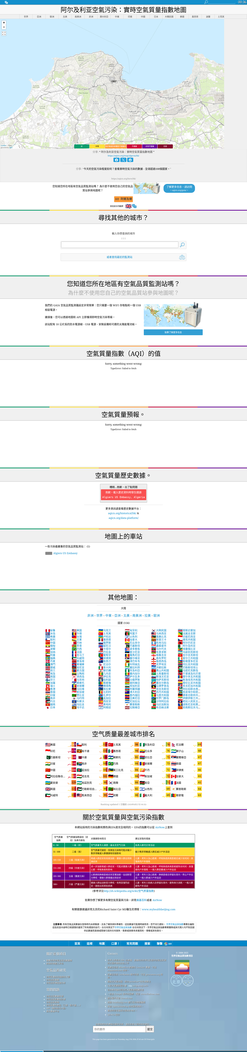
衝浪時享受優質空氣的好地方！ (122, 1010)
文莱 (77, 639)
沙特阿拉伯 (160, 701)
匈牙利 (131, 630)
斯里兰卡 (158, 639)
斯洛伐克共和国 (189, 679)
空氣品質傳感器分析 (56, 982)
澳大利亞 (132, 692)
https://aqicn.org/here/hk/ (123, 178)
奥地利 (104, 704)
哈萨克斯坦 (160, 679)
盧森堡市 (158, 645)
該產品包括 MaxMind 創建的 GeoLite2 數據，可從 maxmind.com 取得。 (132, 969)
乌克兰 (104, 630)
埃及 (50, 673)
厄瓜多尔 (132, 642)
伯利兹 (104, 679)
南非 (50, 698)
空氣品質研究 (56, 970)
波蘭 (50, 649)
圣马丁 (78, 655)
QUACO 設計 (113, 1014)
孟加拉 (104, 698)
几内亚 (104, 673)
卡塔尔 (104, 649)
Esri (10, 147)
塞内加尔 (132, 673)
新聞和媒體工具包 (54, 963)
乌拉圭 (78, 704)
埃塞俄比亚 (187, 649)
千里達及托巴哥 (189, 673)
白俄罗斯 (132, 679)
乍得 (77, 633)
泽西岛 (78, 676)
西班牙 (104, 701)
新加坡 (78, 692)
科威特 (78, 658)
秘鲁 (50, 630)
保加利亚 (132, 686)
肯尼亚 (78, 667)
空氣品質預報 (52, 1002)
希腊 (50, 636)
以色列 (131, 636)
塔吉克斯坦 (160, 689)
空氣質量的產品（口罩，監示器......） (64, 1005)
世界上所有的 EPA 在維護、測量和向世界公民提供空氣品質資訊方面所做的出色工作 (136, 962)
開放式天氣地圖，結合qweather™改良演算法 (129, 981)
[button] (4, 23)
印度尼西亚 (187, 636)
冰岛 (50, 633)
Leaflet (3, 145)
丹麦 (50, 661)
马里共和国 (160, 695)
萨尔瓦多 (132, 676)
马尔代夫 (158, 649)
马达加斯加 (160, 704)
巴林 (77, 642)
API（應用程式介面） (56, 1008)
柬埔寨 (78, 664)
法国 (77, 652)
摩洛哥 (78, 661)
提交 (150, 1029)
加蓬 (50, 683)
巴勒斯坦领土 (188, 667)
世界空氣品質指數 (174, 924)
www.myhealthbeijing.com (158, 909)
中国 (50, 642)
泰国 (50, 692)
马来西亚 (158, 633)
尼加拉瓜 (132, 701)
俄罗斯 (104, 642)
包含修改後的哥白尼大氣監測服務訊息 (125, 989)
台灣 (77, 636)
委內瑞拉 (132, 695)
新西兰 (104, 661)
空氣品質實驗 (52, 979)
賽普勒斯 (132, 704)
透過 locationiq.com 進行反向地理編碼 (126, 1002)
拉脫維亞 (132, 707)
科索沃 (78, 701)
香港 (50, 689)
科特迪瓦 (132, 664)
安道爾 (78, 686)
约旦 (50, 701)
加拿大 (131, 639)
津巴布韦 (132, 661)
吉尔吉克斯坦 (188, 655)
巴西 (77, 649)
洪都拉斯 (158, 667)
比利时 (104, 692)
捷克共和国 (187, 639)
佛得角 (104, 686)
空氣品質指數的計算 (56, 999)
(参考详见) (123, 864)
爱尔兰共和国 (188, 658)
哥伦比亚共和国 (189, 683)
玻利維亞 (132, 683)
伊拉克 (104, 676)
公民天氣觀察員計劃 (117, 985)
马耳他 (78, 679)
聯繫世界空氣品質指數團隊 (59, 960)
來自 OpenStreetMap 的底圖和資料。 (125, 1006)
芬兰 (50, 679)
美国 (77, 630)
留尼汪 (104, 645)
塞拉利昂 (132, 667)
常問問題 (52, 989)
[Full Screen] (4, 33)
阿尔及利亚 (187, 645)
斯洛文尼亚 (160, 676)
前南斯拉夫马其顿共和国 (189, 709)
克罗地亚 (158, 664)
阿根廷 (104, 707)
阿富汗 (131, 633)
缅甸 (50, 645)
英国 (50, 676)
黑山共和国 (160, 670)
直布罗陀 (158, 658)
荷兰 (50, 670)
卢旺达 (104, 636)
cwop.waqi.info (140, 985)
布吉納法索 (160, 707)
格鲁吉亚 (158, 655)
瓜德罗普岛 (160, 686)
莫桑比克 (158, 636)
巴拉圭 (104, 652)
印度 (50, 695)
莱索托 (78, 683)
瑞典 (50, 658)
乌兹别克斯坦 (188, 652)
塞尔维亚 (132, 658)
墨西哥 (104, 639)
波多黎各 (132, 649)
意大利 (104, 667)
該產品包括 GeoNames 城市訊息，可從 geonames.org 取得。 (135, 976)
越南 (50, 704)
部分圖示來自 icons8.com (119, 998)
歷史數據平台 (52, 1011)
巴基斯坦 (132, 645)
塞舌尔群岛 (160, 683)
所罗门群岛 (160, 698)
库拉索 (104, 689)
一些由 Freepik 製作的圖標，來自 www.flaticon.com (133, 993)
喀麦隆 (104, 683)
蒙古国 (78, 670)
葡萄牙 (104, 655)
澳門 (50, 664)
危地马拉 (158, 642)
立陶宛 (78, 673)
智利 (50, 639)
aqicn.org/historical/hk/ (122, 513)
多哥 (77, 645)
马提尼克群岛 (188, 670)
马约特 (78, 698)
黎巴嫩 (104, 670)
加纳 (50, 652)
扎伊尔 (104, 695)
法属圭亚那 (187, 633)
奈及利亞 (132, 670)
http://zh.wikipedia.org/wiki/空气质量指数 (129, 891)
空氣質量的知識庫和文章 (58, 976)
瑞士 (50, 686)
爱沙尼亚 (132, 652)
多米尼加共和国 (189, 686)
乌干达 (78, 707)
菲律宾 (104, 658)
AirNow (160, 827)
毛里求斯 (158, 652)
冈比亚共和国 (188, 664)
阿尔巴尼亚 (187, 642)
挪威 (50, 667)
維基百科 (141, 900)
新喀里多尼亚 (188, 661)
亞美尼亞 (132, 698)
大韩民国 (158, 630)
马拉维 (78, 689)
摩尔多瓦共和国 (189, 676)
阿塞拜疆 (132, 689)
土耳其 (104, 633)
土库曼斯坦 (160, 673)
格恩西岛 (158, 661)
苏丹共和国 (160, 692)
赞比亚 (78, 695)
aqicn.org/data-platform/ (124, 518)
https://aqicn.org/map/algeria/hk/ (123, 155)
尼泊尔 (104, 664)
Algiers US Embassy (62, 553)
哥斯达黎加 (187, 630)
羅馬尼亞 (132, 655)
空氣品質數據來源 (54, 996)
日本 (50, 707)
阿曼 (50, 655)
